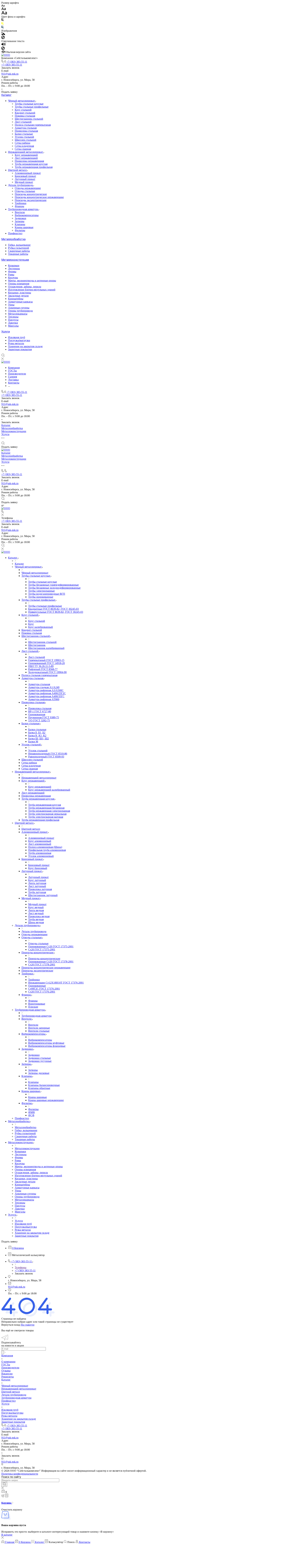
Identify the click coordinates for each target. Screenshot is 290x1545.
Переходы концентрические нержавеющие (39, 197)
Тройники (20, 203)
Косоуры (13, 277)
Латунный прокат (25, 179)
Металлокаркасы (17, 313)
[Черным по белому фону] (2, 20)
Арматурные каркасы (20, 301)
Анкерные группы (18, 307)
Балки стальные (24, 133)
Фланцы (19, 206)
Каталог (6, 95)
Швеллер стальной (25, 139)
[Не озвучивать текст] (3, 49)
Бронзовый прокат (25, 176)
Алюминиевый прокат (28, 173)
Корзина (6, 1502)
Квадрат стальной (25, 112)
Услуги (5, 331)
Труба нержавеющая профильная (34, 167)
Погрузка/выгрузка (19, 340)
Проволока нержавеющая (29, 161)
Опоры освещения (18, 283)
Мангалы (13, 325)
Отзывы (6, 1370)
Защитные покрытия (20, 349)
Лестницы (14, 268)
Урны (11, 304)
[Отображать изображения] (3, 34)
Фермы (12, 271)
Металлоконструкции (15, 259)
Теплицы (13, 316)
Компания (7, 1355)
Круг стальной (23, 109)
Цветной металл (17, 170)
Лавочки (13, 322)
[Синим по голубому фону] (2, 27)
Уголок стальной (24, 136)
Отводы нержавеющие (28, 188)
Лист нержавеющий (26, 158)
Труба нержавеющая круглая (31, 164)
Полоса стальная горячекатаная (33, 124)
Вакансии (7, 1373)
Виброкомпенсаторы (27, 215)
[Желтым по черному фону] (2, 24)
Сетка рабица (22, 142)
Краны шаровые (24, 227)
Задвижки (20, 218)
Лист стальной (23, 121)
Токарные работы (18, 254)
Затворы (19, 221)
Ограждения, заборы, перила (24, 286)
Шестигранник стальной (29, 118)
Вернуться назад (10, 1324)
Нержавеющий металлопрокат (26, 152)
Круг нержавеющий (26, 155)
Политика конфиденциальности (19, 1473)
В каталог (7, 1534)
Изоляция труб (16, 337)
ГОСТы (5, 1364)
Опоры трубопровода (20, 310)
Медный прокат (24, 182)
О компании (8, 1361)
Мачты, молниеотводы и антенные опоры (32, 280)
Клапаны (20, 224)
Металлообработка (13, 239)
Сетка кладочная (24, 146)
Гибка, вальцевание (19, 244)
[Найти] (4, 1484)
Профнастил (15, 233)
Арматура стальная (26, 127)
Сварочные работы (19, 250)
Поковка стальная (25, 115)
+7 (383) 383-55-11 (16, 61)
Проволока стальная (26, 130)
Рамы (11, 274)
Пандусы (13, 319)
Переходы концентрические (31, 194)
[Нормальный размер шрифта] (3, 9)
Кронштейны (15, 298)
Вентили (20, 212)
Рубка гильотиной (18, 247)
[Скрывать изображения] (3, 38)
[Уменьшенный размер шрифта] (3, 5)
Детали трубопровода (21, 185)
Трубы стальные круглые (29, 103)
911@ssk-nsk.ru (9, 73)
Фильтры (20, 230)
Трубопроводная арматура (23, 209)
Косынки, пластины (19, 292)
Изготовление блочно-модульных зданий (31, 289)
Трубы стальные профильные (32, 106)
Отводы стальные (25, 191)
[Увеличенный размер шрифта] (4, 13)
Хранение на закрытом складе (25, 346)
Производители (10, 1367)
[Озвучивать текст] (3, 45)
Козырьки (13, 265)
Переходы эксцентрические (30, 200)
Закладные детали (18, 295)
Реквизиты (7, 1376)
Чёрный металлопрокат (22, 100)
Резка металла (16, 343)
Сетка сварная (23, 149)
